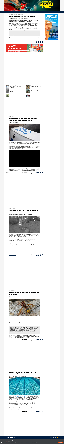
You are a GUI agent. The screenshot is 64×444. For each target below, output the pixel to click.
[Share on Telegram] (40, 42)
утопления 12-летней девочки (22, 396)
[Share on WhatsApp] (42, 42)
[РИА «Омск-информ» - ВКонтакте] (51, 437)
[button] (6, 12)
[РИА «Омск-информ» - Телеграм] (55, 437)
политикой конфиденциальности (27, 442)
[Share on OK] (38, 42)
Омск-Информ (12, 12)
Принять (60, 442)
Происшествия (20, 14)
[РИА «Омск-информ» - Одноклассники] (53, 437)
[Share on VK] (37, 42)
